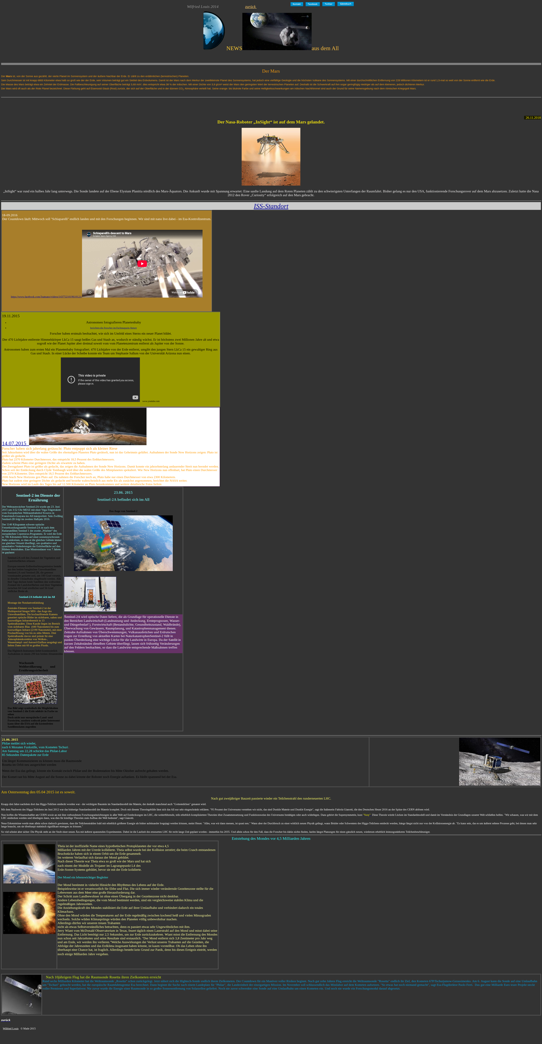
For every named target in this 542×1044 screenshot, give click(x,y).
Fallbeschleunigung (86, 84)
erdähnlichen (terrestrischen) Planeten (166, 76)
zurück (251, 6)
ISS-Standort (271, 206)
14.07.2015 (15, 443)
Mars (413, 88)
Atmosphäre (191, 88)
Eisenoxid (96, 88)
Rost (113, 88)
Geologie (286, 80)
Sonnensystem (79, 76)
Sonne (29, 76)
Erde (123, 76)
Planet (63, 76)
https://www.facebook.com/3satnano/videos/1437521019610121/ (46, 296)
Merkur (196, 80)
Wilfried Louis (10, 1028)
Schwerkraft (324, 84)
